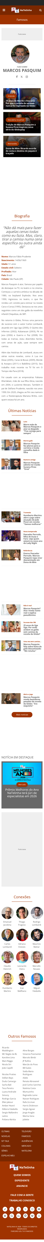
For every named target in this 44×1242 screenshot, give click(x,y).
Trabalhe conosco (22, 1200)
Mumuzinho (28, 1091)
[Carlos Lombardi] (7, 935)
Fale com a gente (22, 1195)
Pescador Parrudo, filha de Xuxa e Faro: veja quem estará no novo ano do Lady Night (32, 538)
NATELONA (27, 1150)
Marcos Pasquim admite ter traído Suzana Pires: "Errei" (31, 466)
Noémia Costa (29, 1088)
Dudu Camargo (9, 1081)
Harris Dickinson (30, 1105)
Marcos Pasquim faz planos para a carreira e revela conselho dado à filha (31, 448)
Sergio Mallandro (10, 1112)
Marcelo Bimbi (29, 1057)
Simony (5, 1095)
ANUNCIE (22, 1186)
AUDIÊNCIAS (27, 1141)
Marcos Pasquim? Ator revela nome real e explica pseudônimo (32, 611)
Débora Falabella (10, 1109)
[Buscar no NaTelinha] (40, 10)
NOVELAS (5, 1136)
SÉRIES (4, 1150)
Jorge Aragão (29, 1112)
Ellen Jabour (7, 1102)
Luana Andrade (9, 1091)
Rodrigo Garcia (9, 1098)
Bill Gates (27, 1068)
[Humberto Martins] (7, 979)
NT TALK (5, 1141)
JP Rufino (27, 1061)
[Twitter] (21, 76)
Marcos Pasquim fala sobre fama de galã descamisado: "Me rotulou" (32, 647)
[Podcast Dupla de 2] (25, 1215)
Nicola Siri (6, 1064)
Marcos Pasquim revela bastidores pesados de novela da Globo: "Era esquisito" (32, 701)
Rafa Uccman (29, 1102)
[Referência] (11, 555)
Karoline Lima (8, 1057)
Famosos (22, 19)
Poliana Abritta (9, 1119)
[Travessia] (11, 516)
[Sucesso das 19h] (11, 626)
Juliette (26, 1119)
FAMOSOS (26, 1136)
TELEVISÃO (26, 1131)
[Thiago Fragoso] (22, 913)
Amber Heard (8, 1105)
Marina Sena (28, 1116)
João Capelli (7, 1068)
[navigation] (4, 10)
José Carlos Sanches (32, 1084)
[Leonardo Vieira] (22, 957)
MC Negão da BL (9, 1054)
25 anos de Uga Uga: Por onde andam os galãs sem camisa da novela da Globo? (31, 629)
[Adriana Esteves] (22, 935)
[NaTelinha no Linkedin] (18, 1215)
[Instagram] (26, 76)
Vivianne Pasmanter (32, 1054)
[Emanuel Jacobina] (7, 913)
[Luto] (11, 426)
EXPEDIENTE (22, 1180)
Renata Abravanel (31, 1081)
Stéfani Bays (7, 1077)
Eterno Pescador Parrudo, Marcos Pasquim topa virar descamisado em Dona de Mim (32, 557)
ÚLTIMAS (5, 1131)
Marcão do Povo (30, 1064)
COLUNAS (5, 1146)
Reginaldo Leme (30, 1095)
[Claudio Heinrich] (7, 957)
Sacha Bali (6, 1084)
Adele (25, 1077)
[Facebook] (17, 76)
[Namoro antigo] (11, 464)
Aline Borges (28, 1050)
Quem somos (22, 1175)
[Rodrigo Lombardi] (37, 913)
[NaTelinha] (21, 10)
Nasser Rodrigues (31, 1098)
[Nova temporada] (11, 535)
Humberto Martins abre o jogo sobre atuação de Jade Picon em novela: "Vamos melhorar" (32, 519)
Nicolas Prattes (9, 1074)
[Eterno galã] (11, 445)
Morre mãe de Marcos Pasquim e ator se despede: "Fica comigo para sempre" (32, 429)
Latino (5, 1116)
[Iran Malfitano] (22, 979)
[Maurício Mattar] (37, 935)
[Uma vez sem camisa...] (11, 645)
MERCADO (26, 1146)
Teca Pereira (8, 1088)
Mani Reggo (7, 1061)
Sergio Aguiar (29, 1109)
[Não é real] (11, 609)
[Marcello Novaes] (37, 957)
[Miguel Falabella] (37, 979)
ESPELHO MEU (8, 1155)
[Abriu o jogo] (11, 698)
